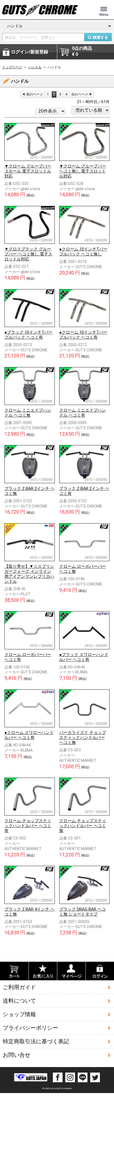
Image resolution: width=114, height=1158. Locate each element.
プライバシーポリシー (30, 1027)
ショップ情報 (19, 1014)
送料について (19, 1000)
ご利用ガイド (19, 987)
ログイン (29, 51)
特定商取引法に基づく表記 (36, 1041)
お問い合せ (16, 1055)
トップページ (12, 67)
